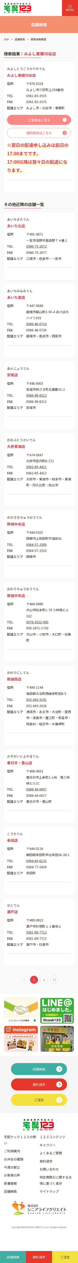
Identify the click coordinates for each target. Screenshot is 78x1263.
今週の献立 (12, 1167)
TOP (6, 39)
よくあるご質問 (51, 1153)
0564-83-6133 (36, 860)
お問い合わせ (49, 1169)
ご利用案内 (12, 1151)
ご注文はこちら (39, 119)
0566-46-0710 (36, 323)
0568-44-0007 (36, 789)
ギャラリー (48, 1145)
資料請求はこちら (39, 132)
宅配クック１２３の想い (20, 1139)
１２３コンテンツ (52, 1136)
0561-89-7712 (36, 932)
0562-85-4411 (36, 466)
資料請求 (46, 1161)
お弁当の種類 (13, 1159)
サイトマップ (49, 1191)
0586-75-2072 (36, 246)
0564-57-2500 (36, 544)
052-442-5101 (36, 699)
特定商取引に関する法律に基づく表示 (56, 1180)
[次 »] (54, 980)
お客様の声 (12, 1175)
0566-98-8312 (36, 395)
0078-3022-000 (37, 622)
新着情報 (10, 1183)
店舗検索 (20, 39)
